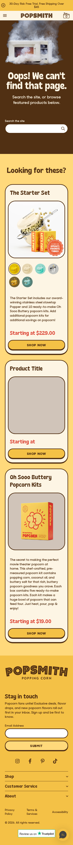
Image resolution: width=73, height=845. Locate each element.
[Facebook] (30, 761)
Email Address (14, 725)
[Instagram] (17, 761)
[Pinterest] (42, 761)
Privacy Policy (10, 812)
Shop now (39, 346)
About (10, 795)
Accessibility (60, 812)
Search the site (15, 121)
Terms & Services (32, 812)
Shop (9, 776)
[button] (63, 835)
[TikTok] (55, 761)
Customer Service (21, 786)
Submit (36, 746)
